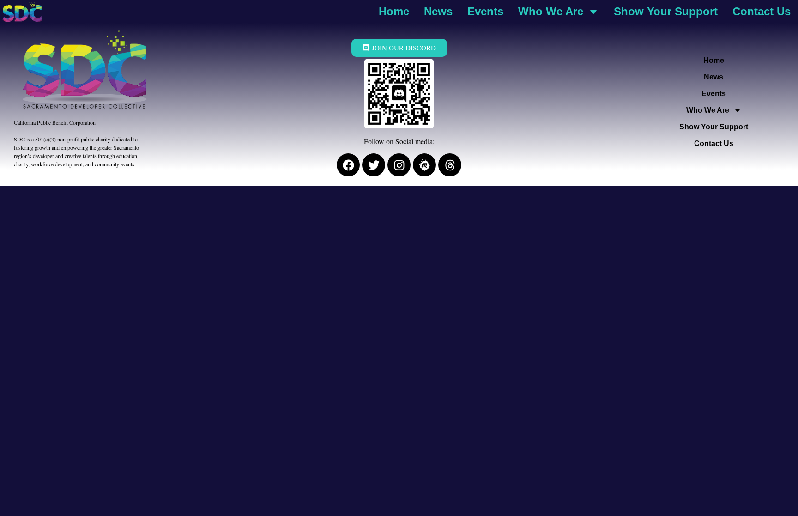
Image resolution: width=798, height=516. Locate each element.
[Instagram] (399, 164)
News (438, 11)
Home (394, 11)
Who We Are (550, 11)
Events (485, 11)
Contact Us (761, 11)
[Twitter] (373, 164)
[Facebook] (348, 164)
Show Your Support (666, 11)
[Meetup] (424, 164)
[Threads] (449, 164)
